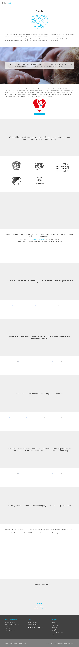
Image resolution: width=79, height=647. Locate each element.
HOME (42, 2)
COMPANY (60, 2)
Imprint (60, 643)
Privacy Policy (65, 643)
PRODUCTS (47, 2)
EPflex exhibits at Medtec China (35, 627)
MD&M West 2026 (32, 622)
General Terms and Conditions (52, 643)
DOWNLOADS (55, 627)
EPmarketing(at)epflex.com (39, 608)
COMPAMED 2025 (32, 624)
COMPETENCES (53, 2)
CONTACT (54, 634)
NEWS (64, 2)
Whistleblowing (71, 643)
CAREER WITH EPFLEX (57, 632)
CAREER (68, 2)
